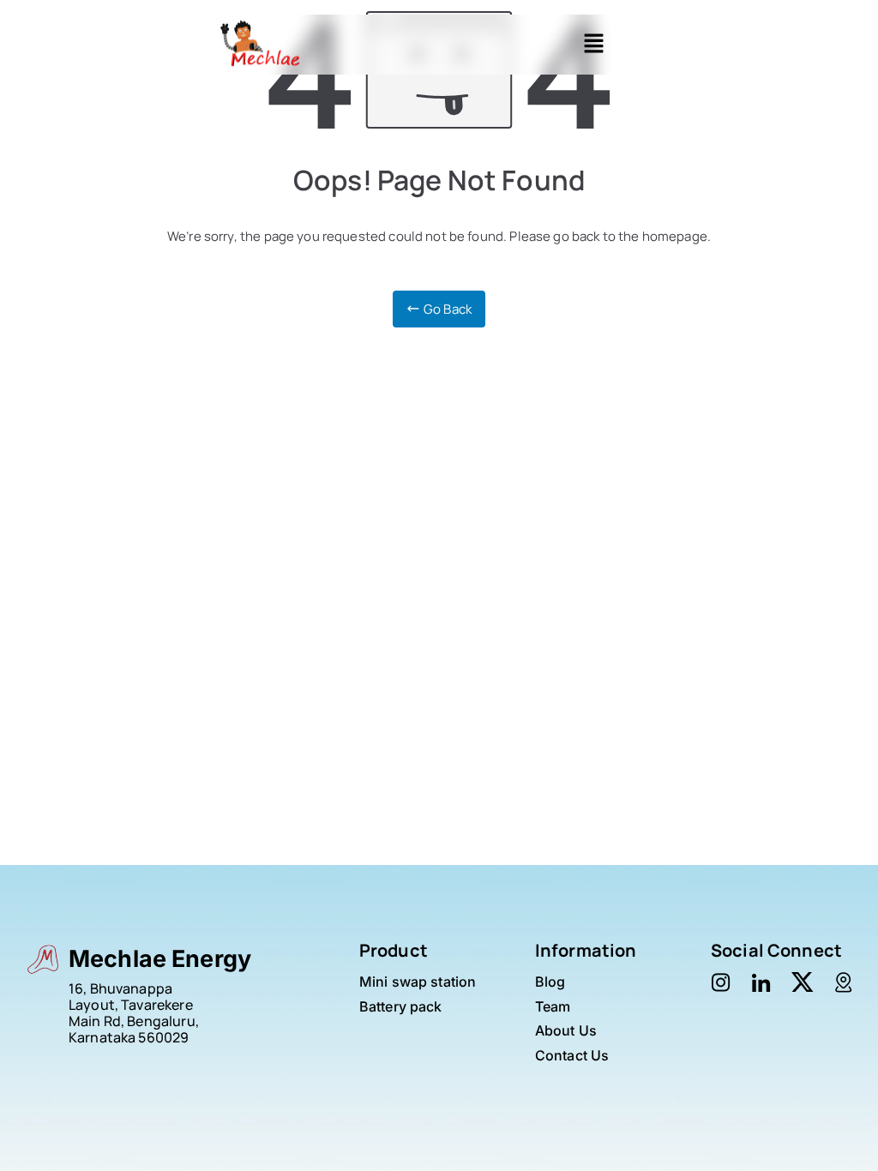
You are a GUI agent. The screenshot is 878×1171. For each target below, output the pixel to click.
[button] (593, 45)
